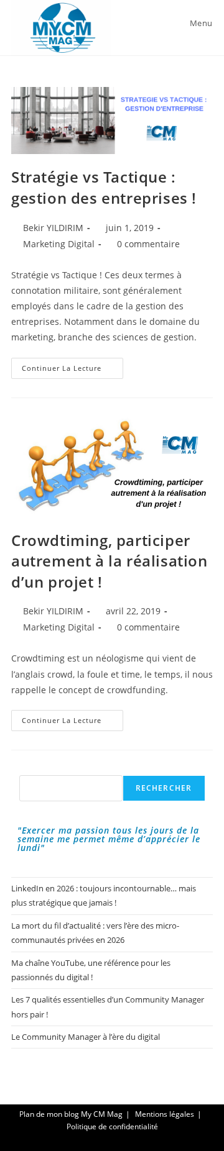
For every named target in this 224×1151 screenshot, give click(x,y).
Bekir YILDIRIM (53, 228)
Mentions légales (164, 1114)
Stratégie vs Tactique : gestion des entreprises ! (104, 187)
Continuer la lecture (72, 370)
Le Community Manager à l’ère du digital (85, 1036)
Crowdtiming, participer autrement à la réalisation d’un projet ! (109, 561)
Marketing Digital (59, 244)
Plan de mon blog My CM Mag (71, 1114)
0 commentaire (148, 244)
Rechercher (164, 788)
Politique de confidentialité (112, 1126)
